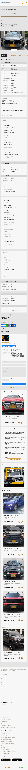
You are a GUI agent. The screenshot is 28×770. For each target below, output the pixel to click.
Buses (2, 682)
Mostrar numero (14, 310)
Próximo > (3, 20)
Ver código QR (4, 322)
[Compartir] (14, 325)
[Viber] (8, 325)
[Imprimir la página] (16, 29)
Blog (2, 723)
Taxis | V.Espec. (4, 695)
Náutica (2, 689)
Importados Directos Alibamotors (8, 751)
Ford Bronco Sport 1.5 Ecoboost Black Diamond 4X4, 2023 (13, 614)
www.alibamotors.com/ (16, 349)
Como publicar (4, 735)
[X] (12, 325)
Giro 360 (3, 745)
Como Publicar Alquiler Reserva (8, 737)
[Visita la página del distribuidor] (5, 337)
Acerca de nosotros (5, 713)
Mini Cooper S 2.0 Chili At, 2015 (12, 581)
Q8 (11, 7)
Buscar (2, 707)
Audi (9, 7)
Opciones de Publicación (6, 741)
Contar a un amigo (13, 55)
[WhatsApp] (6, 325)
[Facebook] (2, 325)
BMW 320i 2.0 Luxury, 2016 (11, 516)
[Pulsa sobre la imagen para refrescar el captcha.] (13, 378)
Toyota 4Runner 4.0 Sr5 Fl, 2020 (12, 652)
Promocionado (5, 342)
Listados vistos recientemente (8, 711)
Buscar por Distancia (5, 733)
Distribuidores (4, 705)
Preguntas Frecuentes (6, 725)
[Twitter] (4, 325)
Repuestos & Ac (4, 697)
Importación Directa (5, 753)
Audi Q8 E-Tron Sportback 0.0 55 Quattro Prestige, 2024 (13, 416)
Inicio (2, 7)
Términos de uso (5, 717)
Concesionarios (4, 747)
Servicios (3, 699)
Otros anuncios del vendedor (9, 346)
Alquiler (2, 676)
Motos (2, 680)
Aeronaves (3, 693)
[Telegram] (10, 325)
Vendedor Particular (5, 749)
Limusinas (3, 687)
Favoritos (3, 709)
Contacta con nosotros (6, 715)
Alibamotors (11, 765)
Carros (5, 7)
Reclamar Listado (14, 387)
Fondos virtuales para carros (7, 743)
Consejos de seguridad (6, 739)
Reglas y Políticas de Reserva (8, 727)
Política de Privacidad (6, 719)
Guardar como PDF (5, 315)
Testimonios (4, 721)
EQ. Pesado (3, 691)
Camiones (3, 685)
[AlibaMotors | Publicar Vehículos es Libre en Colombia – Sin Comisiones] (5, 3)
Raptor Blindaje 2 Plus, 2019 (11, 548)
